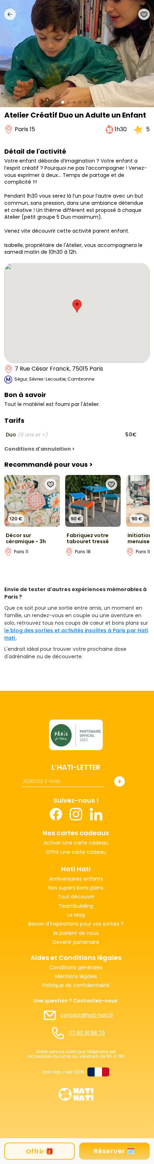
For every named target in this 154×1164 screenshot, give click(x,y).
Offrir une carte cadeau (76, 853)
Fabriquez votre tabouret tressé (88, 539)
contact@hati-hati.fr (87, 1015)
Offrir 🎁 (40, 1151)
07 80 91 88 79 (87, 1033)
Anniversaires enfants (76, 879)
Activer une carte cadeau (76, 843)
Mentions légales (76, 976)
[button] (62, 102)
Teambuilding (76, 906)
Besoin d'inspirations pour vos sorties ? (76, 924)
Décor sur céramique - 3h (26, 539)
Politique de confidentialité (76, 985)
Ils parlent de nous (76, 933)
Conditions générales (75, 967)
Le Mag (76, 915)
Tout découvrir (76, 897)
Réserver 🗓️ (114, 1150)
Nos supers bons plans (76, 888)
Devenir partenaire (76, 942)
